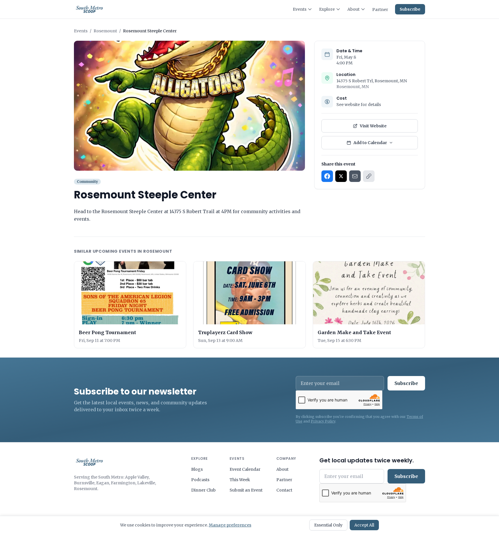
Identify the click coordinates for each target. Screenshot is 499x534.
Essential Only (328, 525)
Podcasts (200, 479)
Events (299, 9)
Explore (327, 9)
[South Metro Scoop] (89, 462)
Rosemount (105, 31)
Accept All (364, 525)
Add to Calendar (370, 142)
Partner (380, 9)
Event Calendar (245, 469)
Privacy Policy (323, 421)
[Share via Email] (355, 176)
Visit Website (373, 126)
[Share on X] (341, 176)
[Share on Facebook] (327, 176)
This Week (240, 479)
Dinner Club (203, 490)
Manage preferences (230, 525)
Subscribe (410, 9)
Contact (284, 490)
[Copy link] (369, 176)
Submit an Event (246, 490)
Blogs (197, 469)
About (353, 9)
